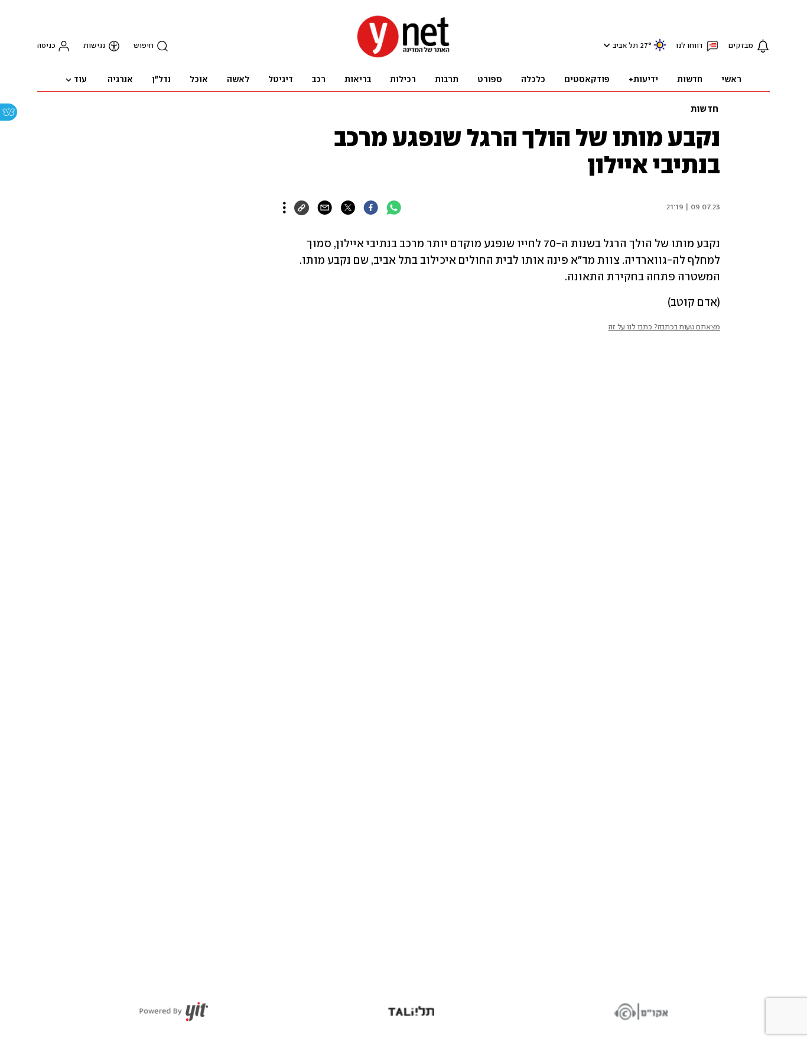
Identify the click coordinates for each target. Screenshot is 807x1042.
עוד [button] (80, 80)
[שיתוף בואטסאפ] (393, 207)
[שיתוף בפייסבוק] (370, 207)
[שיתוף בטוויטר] (347, 207)
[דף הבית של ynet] (403, 56)
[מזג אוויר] (660, 50)
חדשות (704, 109)
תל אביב (625, 46)
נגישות (94, 46)
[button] (605, 45)
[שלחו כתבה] (324, 207)
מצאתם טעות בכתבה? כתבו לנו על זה (664, 327)
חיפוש (144, 46)
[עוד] (284, 207)
